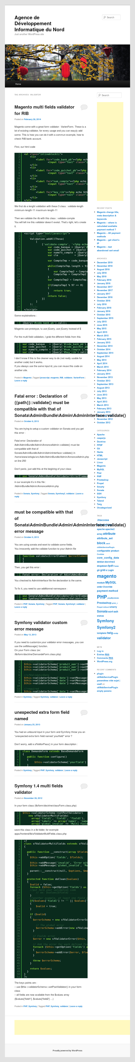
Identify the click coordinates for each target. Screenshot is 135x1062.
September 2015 (105, 318)
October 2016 (103, 300)
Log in (100, 651)
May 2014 (101, 359)
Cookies (100, 554)
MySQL (100, 469)
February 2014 (104, 370)
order (100, 586)
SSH (99, 493)
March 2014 (102, 366)
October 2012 (103, 422)
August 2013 (103, 387)
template (102, 633)
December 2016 (104, 297)
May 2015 (101, 328)
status (100, 615)
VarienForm (78, 377)
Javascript (102, 458)
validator (68, 377)
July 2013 (102, 391)
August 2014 (103, 356)
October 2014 (103, 349)
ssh (116, 611)
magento (55, 377)
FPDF (100, 445)
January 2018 (103, 283)
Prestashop (102, 479)
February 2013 (104, 408)
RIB (61, 377)
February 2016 (104, 307)
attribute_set (105, 538)
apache (101, 529)
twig (110, 633)
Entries (103, 654)
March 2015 (102, 335)
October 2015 (103, 314)
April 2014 (102, 363)
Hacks (100, 451)
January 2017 (103, 293)
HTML (100, 455)
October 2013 (103, 380)
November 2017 (105, 290)
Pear (99, 472)
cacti (108, 543)
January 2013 (103, 411)
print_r (115, 603)
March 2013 (102, 405)
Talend (100, 500)
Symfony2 (60, 493)
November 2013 (105, 377)
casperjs (101, 437)
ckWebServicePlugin (106, 547)
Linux (100, 462)
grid (102, 570)
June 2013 (102, 394)
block (101, 543)
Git (98, 448)
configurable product (108, 550)
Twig (99, 504)
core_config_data (108, 557)
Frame (116, 566)
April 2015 (102, 332)
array (100, 533)
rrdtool (106, 607)
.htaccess (103, 520)
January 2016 (103, 311)
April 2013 (102, 401)
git (98, 570)
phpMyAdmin (113, 598)
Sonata (26, 493)
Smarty (100, 486)
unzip (115, 633)
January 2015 (103, 342)
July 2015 (102, 321)
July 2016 (102, 304)
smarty (113, 606)
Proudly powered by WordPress (67, 1050)
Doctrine (101, 441)
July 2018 (102, 272)
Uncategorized (104, 507)
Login (111, 570)
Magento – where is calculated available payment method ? (107, 226)
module (101, 582)
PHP (25, 603)
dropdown (102, 565)
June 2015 (102, 325)
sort (110, 611)
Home (18, 83)
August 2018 (103, 269)
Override (107, 586)
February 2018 (104, 279)
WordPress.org (104, 661)
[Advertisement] (110, 151)
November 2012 (105, 419)
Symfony (35, 493)
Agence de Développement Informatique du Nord (39, 23)
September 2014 (105, 352)
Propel (100, 483)
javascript (45, 377)
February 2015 (104, 338)
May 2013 (101, 398)
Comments (105, 657)
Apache (101, 434)
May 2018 (101, 276)
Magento (27, 377)
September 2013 (105, 384)
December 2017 (104, 286)
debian (100, 561)
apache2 (110, 529)
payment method (107, 591)
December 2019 (104, 262)
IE (106, 570)
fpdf (110, 566)
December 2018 (104, 265)
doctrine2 (110, 561)
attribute (109, 533)
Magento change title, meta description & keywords (108, 215)
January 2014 (103, 373)
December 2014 (104, 345)
